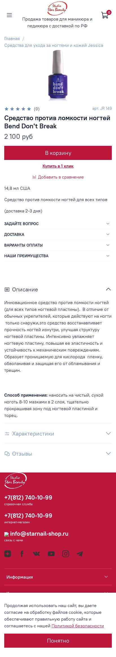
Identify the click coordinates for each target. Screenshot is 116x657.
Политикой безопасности (78, 626)
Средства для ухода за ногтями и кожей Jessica (53, 45)
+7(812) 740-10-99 (28, 497)
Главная (12, 38)
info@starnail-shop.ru (38, 533)
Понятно (58, 640)
